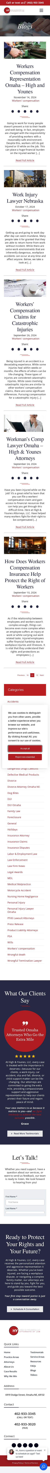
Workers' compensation (25, 100)
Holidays (12, 829)
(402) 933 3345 (35, 2)
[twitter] (19, 1445)
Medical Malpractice (19, 884)
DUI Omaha (14, 805)
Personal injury (16, 902)
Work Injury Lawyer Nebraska (25, 197)
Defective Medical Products (23, 774)
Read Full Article (25, 160)
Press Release (15, 924)
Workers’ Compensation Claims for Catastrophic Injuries (25, 316)
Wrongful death (16, 954)
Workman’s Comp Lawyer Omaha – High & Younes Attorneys (25, 448)
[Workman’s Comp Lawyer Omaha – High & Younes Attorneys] (25, 416)
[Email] (37, 111)
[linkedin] (36, 1445)
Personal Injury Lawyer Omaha (20, 910)
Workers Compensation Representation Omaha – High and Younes (25, 78)
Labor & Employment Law (22, 853)
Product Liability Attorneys (22, 930)
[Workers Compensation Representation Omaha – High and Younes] (25, 43)
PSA (9, 936)
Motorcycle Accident (19, 890)
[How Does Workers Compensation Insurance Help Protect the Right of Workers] (25, 538)
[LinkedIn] (25, 111)
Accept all (25, 748)
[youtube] (31, 1445)
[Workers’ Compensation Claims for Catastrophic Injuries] (25, 281)
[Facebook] (12, 111)
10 (28, 675)
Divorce (11, 780)
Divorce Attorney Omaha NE (23, 786)
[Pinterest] (31, 111)
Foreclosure (14, 817)
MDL (10, 878)
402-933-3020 (25, 1424)
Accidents (13, 701)
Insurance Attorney (18, 835)
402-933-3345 (25, 1413)
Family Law (13, 811)
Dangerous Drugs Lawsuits (22, 768)
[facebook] (14, 1445)
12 (37, 675)
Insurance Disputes (18, 847)
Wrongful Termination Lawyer (24, 960)
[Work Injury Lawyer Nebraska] (25, 171)
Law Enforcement (17, 859)
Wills (10, 942)
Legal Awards (15, 872)
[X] (19, 111)
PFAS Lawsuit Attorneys (20, 918)
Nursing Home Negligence (22, 896)
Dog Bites (13, 793)
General (12, 823)
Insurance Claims (17, 841)
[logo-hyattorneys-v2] (25, 1326)
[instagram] (25, 1445)
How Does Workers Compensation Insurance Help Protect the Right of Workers (25, 574)
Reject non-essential (25, 757)
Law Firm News (16, 866)
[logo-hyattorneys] (14, 8)
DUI (9, 799)
